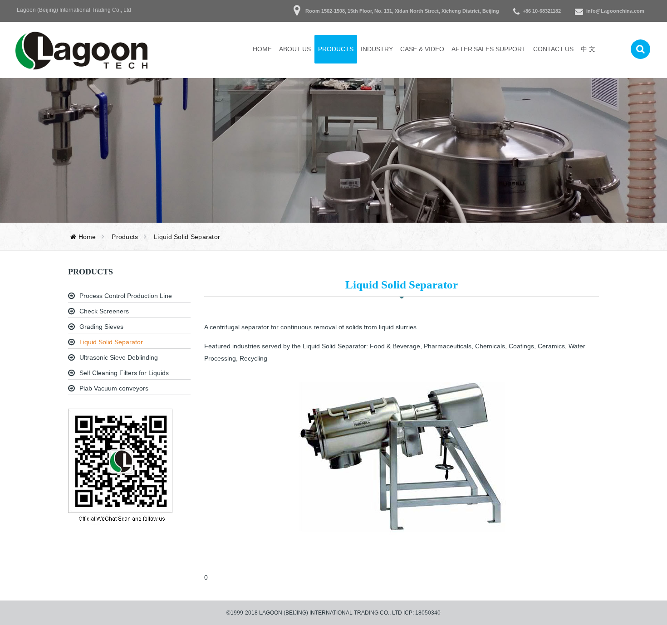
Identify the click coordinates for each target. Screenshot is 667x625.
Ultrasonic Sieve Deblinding (118, 357)
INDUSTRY (377, 49)
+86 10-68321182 (542, 11)
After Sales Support (488, 49)
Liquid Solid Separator (111, 342)
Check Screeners (104, 311)
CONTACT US (553, 49)
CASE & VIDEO (422, 49)
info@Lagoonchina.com (615, 11)
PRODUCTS (335, 49)
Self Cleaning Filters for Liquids (124, 372)
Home (262, 49)
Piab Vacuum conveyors (113, 388)
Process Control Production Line (125, 295)
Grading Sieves (101, 326)
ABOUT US (295, 49)
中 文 (588, 49)
